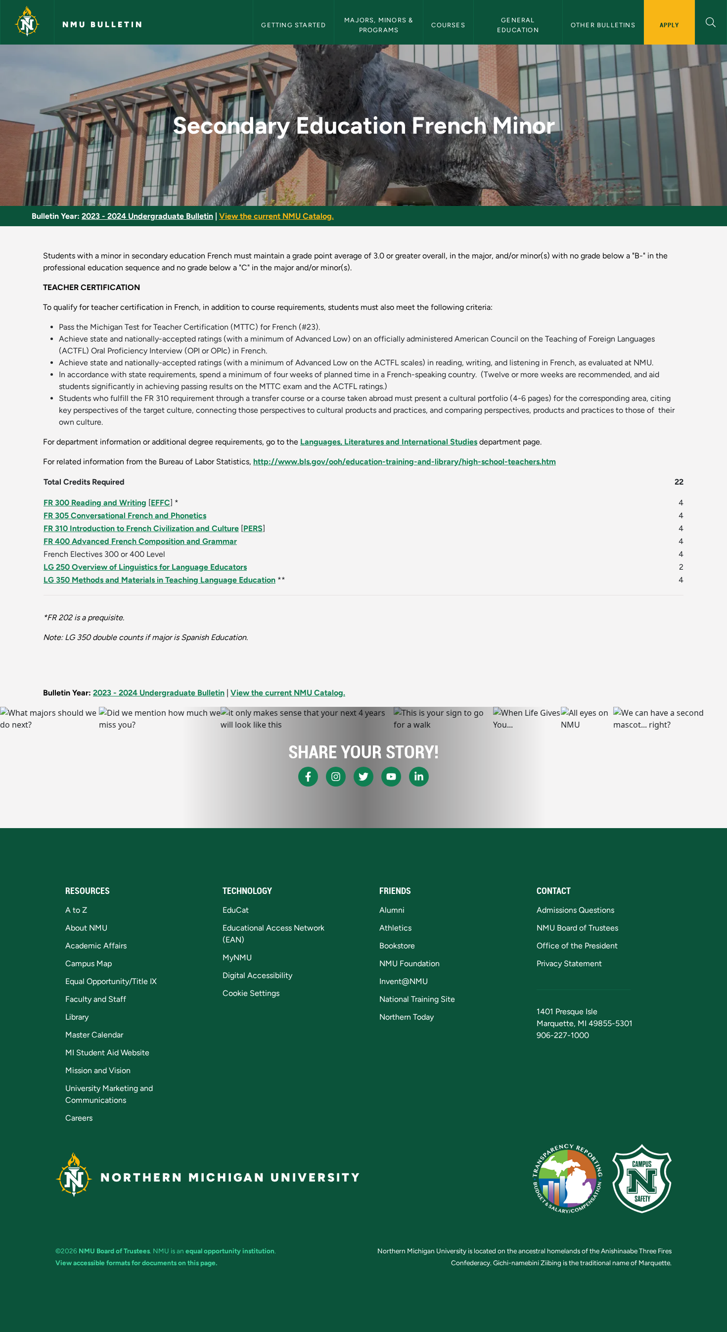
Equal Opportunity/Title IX (111, 981)
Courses (448, 25)
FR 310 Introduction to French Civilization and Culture (141, 528)
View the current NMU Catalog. (276, 216)
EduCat (236, 910)
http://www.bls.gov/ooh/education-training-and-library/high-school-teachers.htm (404, 461)
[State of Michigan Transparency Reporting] (567, 1178)
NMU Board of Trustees (577, 928)
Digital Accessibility (257, 975)
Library (77, 1017)
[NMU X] (363, 777)
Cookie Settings (251, 993)
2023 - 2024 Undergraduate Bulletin (147, 216)
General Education (518, 24)
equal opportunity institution (229, 1251)
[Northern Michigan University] (27, 22)
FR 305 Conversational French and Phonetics (125, 515)
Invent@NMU (403, 981)
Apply (669, 24)
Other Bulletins (603, 25)
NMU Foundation (409, 963)
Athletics (395, 928)
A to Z (76, 910)
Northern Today (406, 1017)
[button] (711, 21)
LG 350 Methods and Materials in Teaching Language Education (159, 580)
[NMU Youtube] (391, 777)
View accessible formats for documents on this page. (136, 1263)
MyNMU (237, 957)
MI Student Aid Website (107, 1052)
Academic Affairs (96, 945)
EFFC (160, 502)
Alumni (392, 910)
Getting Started (293, 25)
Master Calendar (94, 1034)
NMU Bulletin (102, 24)
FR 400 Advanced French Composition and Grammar (140, 541)
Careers (78, 1118)
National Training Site (417, 999)
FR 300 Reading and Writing (95, 502)
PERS (253, 528)
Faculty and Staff (95, 999)
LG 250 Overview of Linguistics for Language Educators (145, 567)
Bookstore (397, 945)
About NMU (86, 928)
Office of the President (577, 945)
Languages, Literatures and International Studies (388, 441)
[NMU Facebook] (308, 777)
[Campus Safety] (642, 1178)
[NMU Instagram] (336, 777)
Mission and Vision (98, 1070)
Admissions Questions (575, 910)
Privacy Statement (569, 963)
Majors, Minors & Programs (379, 24)
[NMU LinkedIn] (419, 777)
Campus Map (88, 963)
